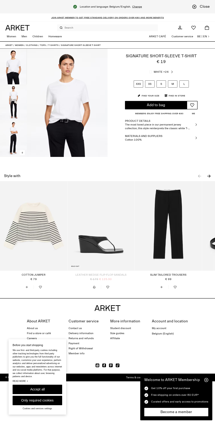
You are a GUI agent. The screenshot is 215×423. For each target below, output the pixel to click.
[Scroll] (22, 152)
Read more (20, 381)
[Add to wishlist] (192, 105)
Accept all (37, 389)
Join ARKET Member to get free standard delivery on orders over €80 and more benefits (107, 17)
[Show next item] (209, 176)
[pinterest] (111, 365)
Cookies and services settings (37, 408)
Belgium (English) (163, 333)
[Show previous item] (200, 176)
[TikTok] (118, 365)
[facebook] (104, 365)
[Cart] (207, 27)
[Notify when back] (94, 287)
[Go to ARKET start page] (17, 28)
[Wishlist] (193, 27)
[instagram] (97, 365)
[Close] (206, 380)
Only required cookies (37, 400)
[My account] (180, 27)
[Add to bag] (27, 287)
